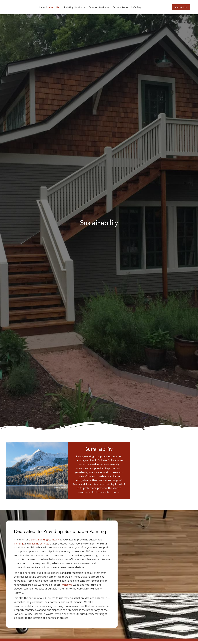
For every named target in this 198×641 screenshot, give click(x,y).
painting (19, 543)
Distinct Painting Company (44, 539)
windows (67, 584)
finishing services (39, 543)
